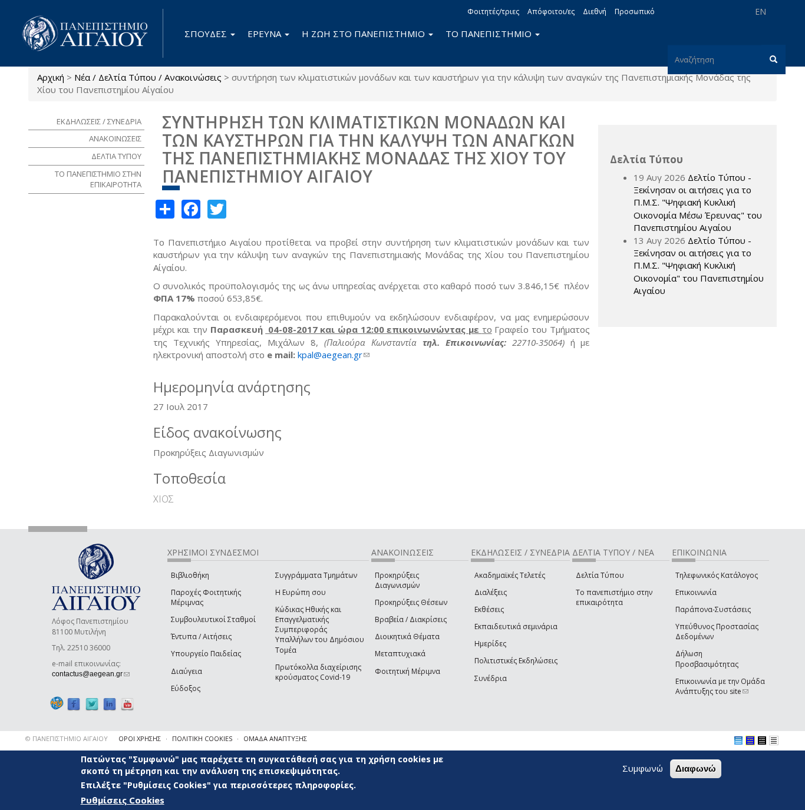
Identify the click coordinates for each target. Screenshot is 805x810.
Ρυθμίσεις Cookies (122, 800)
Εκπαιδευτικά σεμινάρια (515, 626)
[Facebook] (73, 704)
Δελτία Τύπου (600, 575)
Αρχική (50, 77)
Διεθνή (594, 11)
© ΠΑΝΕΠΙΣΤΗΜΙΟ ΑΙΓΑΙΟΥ (66, 738)
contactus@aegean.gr (91, 674)
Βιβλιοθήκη (190, 575)
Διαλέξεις (490, 592)
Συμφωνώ (642, 768)
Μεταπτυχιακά (400, 654)
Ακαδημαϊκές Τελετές (509, 575)
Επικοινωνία (696, 592)
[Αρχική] (91, 33)
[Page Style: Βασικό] (738, 740)
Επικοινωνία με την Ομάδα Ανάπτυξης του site (720, 686)
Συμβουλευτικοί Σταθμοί (213, 619)
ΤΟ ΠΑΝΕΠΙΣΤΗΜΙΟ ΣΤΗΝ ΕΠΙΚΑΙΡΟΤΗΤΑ (98, 179)
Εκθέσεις (489, 609)
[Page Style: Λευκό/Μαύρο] (762, 740)
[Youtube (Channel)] (127, 704)
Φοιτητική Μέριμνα (407, 671)
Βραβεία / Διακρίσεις (411, 619)
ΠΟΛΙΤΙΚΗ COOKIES (202, 738)
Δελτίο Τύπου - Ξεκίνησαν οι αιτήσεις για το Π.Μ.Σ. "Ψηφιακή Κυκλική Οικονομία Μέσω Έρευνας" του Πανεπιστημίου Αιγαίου (698, 202)
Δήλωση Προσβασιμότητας (706, 659)
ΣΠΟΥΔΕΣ (206, 33)
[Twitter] (91, 704)
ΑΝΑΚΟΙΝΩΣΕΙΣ (115, 138)
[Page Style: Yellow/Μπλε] (750, 740)
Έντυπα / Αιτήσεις (201, 637)
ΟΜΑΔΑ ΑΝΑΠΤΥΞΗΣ (275, 738)
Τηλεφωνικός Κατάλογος (716, 575)
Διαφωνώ (695, 768)
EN (760, 11)
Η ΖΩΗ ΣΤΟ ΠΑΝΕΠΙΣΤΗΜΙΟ (364, 33)
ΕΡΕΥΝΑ (265, 33)
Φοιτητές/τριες (493, 11)
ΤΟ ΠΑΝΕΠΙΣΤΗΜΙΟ (490, 33)
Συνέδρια (490, 678)
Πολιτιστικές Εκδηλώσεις (515, 661)
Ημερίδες (490, 644)
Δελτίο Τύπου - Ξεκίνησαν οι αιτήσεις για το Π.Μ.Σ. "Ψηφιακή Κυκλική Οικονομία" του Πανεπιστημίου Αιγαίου (699, 265)
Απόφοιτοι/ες (551, 11)
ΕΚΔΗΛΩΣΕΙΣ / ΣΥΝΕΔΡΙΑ (99, 121)
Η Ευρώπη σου (300, 592)
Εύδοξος (185, 688)
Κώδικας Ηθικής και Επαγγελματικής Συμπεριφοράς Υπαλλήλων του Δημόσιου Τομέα (319, 629)
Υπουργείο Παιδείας (206, 654)
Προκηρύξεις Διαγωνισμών (397, 580)
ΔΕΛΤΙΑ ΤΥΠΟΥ (116, 156)
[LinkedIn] (109, 704)
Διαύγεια (186, 671)
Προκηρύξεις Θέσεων (411, 602)
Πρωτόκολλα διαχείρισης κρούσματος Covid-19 (318, 672)
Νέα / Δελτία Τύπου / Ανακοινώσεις (148, 77)
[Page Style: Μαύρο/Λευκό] (773, 740)
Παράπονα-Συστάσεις (713, 609)
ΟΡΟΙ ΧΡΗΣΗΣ (139, 738)
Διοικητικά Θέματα (407, 637)
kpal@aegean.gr (333, 355)
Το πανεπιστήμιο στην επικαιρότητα (614, 597)
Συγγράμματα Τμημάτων (316, 575)
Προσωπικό (635, 11)
